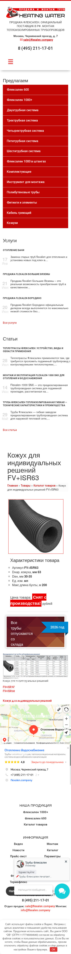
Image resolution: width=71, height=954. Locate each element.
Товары (25, 485)
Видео (18, 844)
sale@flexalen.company (38, 39)
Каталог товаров (44, 485)
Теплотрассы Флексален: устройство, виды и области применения (33, 350)
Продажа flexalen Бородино (22, 298)
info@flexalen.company (35, 910)
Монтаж (52, 844)
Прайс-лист (18, 856)
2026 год (57, 627)
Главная (12, 485)
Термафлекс (18, 882)
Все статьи (10, 429)
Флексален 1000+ (35, 812)
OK (53, 949)
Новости (18, 850)
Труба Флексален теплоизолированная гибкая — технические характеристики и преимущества (35, 404)
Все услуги (10, 322)
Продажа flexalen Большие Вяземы (26, 274)
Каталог (52, 850)
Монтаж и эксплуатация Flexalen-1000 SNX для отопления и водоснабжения (33, 377)
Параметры (52, 856)
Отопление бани (13, 250)
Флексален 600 (35, 818)
